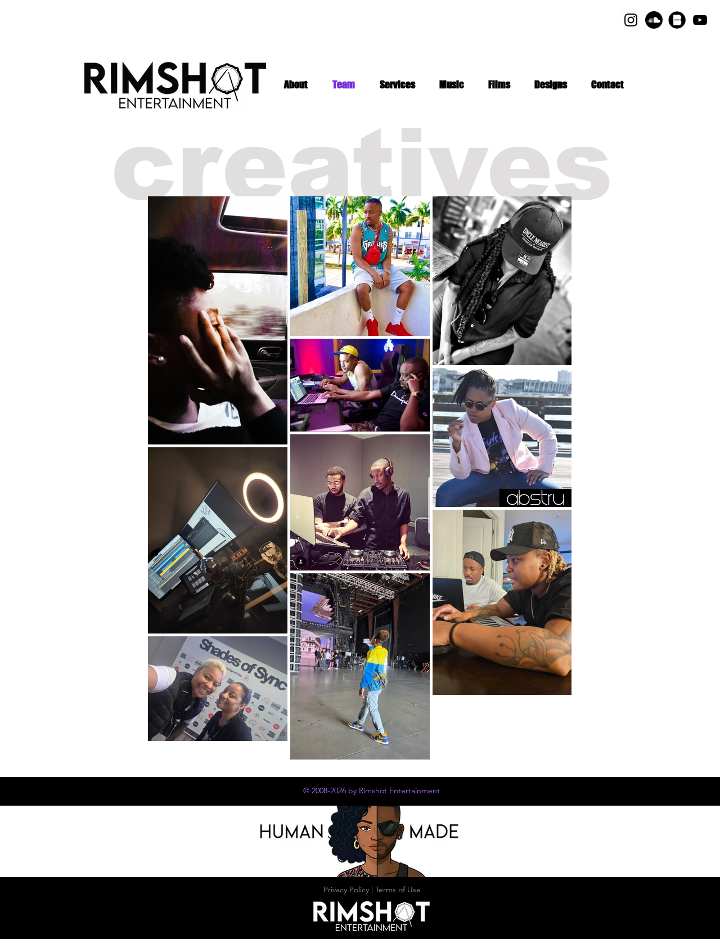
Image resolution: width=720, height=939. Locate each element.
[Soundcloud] (654, 20)
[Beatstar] (677, 20)
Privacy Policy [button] (346, 889)
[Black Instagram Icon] (631, 20)
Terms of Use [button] (398, 889)
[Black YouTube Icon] (700, 20)
